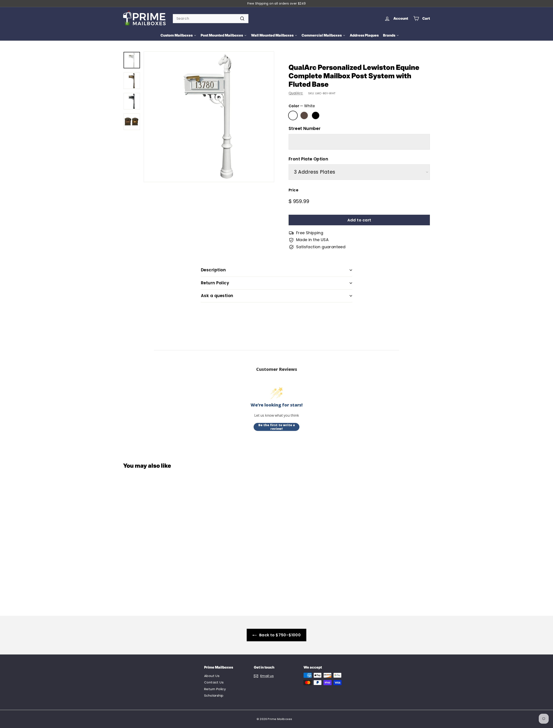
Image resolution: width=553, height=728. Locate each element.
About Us (211, 676)
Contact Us (214, 682)
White (293, 115)
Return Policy (215, 283)
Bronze (304, 115)
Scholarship (213, 695)
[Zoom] (209, 117)
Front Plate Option (308, 159)
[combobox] (210, 18)
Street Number (305, 128)
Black (315, 115)
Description (213, 270)
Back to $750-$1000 (280, 635)
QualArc (296, 93)
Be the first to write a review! (276, 427)
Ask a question (217, 296)
